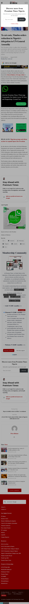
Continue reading (14, 23)
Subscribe (21, 19)
